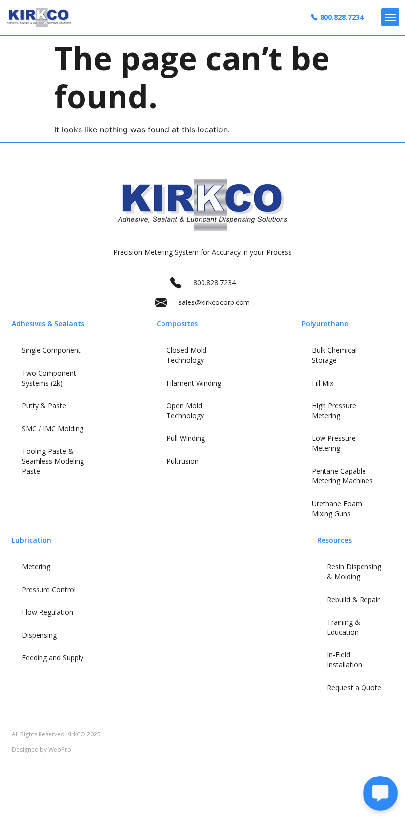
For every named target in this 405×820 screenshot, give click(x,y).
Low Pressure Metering (334, 443)
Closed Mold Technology (186, 355)
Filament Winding (193, 383)
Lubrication (31, 540)
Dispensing (39, 635)
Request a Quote (354, 687)
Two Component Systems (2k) (49, 378)
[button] (390, 17)
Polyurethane (325, 323)
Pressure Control (49, 589)
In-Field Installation (344, 659)
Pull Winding (185, 438)
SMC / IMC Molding (52, 428)
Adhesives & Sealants (48, 323)
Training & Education (343, 627)
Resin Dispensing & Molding (354, 571)
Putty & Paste (44, 405)
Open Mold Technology (185, 410)
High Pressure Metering (334, 410)
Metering (36, 566)
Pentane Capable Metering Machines (342, 475)
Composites (177, 323)
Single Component (51, 350)
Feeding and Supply (52, 657)
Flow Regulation (47, 612)
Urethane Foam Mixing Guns (337, 508)
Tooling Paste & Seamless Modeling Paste (53, 460)
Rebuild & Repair (353, 599)
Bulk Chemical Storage (334, 355)
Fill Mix (322, 383)
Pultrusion (182, 461)
